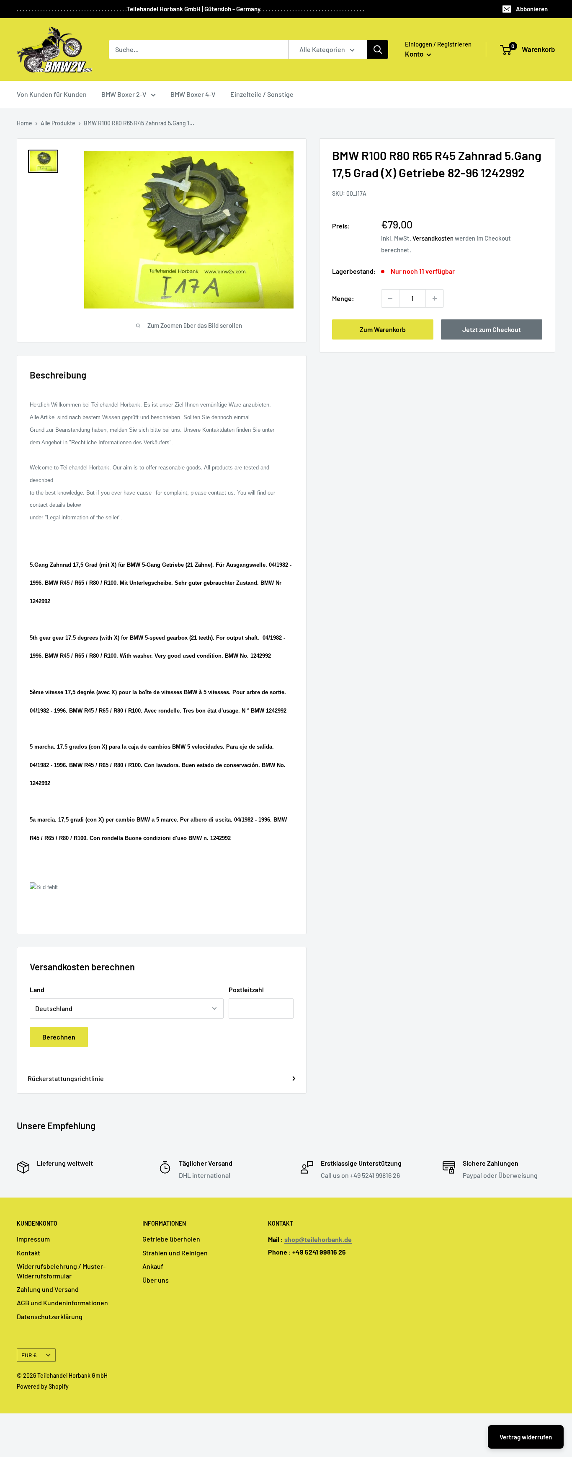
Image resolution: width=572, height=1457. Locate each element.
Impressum (33, 1239)
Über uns (155, 1280)
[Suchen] (377, 49)
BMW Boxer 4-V (193, 94)
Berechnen (58, 1037)
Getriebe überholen (171, 1239)
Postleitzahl (246, 989)
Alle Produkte (58, 123)
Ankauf (152, 1266)
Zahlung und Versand (48, 1289)
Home (24, 123)
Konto (415, 53)
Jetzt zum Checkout (491, 329)
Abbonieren (532, 9)
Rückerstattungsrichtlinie (66, 1078)
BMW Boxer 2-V (124, 94)
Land (37, 989)
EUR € (29, 1354)
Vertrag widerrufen (526, 1437)
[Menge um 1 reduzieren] (390, 298)
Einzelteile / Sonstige (262, 94)
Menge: (343, 298)
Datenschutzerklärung (49, 1316)
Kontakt (28, 1253)
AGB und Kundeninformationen (62, 1303)
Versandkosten (432, 238)
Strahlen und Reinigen (175, 1253)
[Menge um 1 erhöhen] (434, 298)
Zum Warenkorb (383, 329)
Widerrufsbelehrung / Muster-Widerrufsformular (61, 1270)
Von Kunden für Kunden (52, 94)
